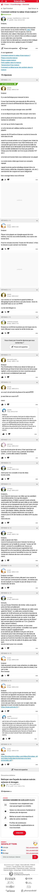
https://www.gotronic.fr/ (9, 707)
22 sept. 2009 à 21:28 (12, 89)
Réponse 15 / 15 (6, 744)
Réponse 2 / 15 (5, 220)
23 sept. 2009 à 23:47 (12, 446)
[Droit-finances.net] (29, 883)
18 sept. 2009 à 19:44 (12, 469)
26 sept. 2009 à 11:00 (12, 534)
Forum (7, 4)
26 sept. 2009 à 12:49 (12, 572)
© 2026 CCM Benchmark (28, 870)
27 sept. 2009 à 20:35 (12, 599)
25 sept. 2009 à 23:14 (12, 388)
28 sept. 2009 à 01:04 (12, 750)
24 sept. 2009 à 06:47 (12, 296)
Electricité (26, 4)
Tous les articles (16, 866)
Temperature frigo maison (10, 65)
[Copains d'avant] (10, 886)
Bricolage (5, 853)
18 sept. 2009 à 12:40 (12, 227)
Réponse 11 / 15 (6, 565)
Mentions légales (8, 870)
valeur (29, 30)
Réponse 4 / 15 (5, 317)
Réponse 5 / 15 (5, 355)
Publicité (32, 865)
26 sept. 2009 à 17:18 (12, 323)
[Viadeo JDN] (29, 887)
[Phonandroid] (29, 891)
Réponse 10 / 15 (6, 528)
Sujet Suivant (32, 8)
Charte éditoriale (24, 865)
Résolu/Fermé (7, 14)
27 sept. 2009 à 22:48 (12, 659)
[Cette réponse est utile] (2, 180)
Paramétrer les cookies (23, 868)
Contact (8, 866)
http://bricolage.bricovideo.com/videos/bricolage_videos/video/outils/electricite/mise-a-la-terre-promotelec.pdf (19, 758)
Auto (4, 850)
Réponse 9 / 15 (5, 484)
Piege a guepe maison (8, 60)
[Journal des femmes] (10, 879)
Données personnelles (10, 868)
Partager (25, 48)
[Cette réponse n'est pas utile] (8, 180)
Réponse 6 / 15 (5, 382)
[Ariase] (10, 891)
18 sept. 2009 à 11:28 (12, 361)
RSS (23, 866)
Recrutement (29, 866)
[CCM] (29, 879)
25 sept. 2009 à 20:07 (12, 490)
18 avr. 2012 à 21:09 (19, 20)
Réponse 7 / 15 (5, 440)
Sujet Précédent (8, 8)
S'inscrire (19, 833)
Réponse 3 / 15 (5, 290)
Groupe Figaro (17, 870)
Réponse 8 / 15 (5, 463)
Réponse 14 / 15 (6, 681)
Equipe (17, 865)
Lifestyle (5, 847)
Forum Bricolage (16, 4)
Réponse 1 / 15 (5, 80)
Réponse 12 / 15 (6, 593)
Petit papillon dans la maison (11, 63)
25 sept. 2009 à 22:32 (12, 687)
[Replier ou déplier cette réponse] (37, 79)
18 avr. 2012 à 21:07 (12, 718)
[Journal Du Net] (10, 882)
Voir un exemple (32, 847)
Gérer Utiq (32, 868)
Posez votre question (11, 48)
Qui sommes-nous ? (9, 865)
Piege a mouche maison (9, 58)
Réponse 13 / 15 (6, 653)
